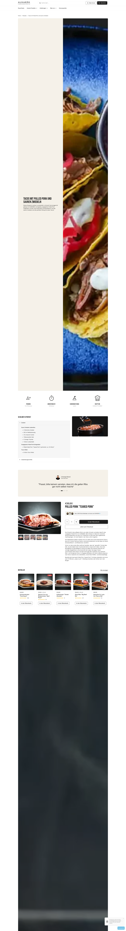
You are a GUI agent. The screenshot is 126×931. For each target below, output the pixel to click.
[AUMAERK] (24, 3)
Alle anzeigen (104, 570)
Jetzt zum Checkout (86, 527)
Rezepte (24, 15)
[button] (102, 3)
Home (19, 15)
